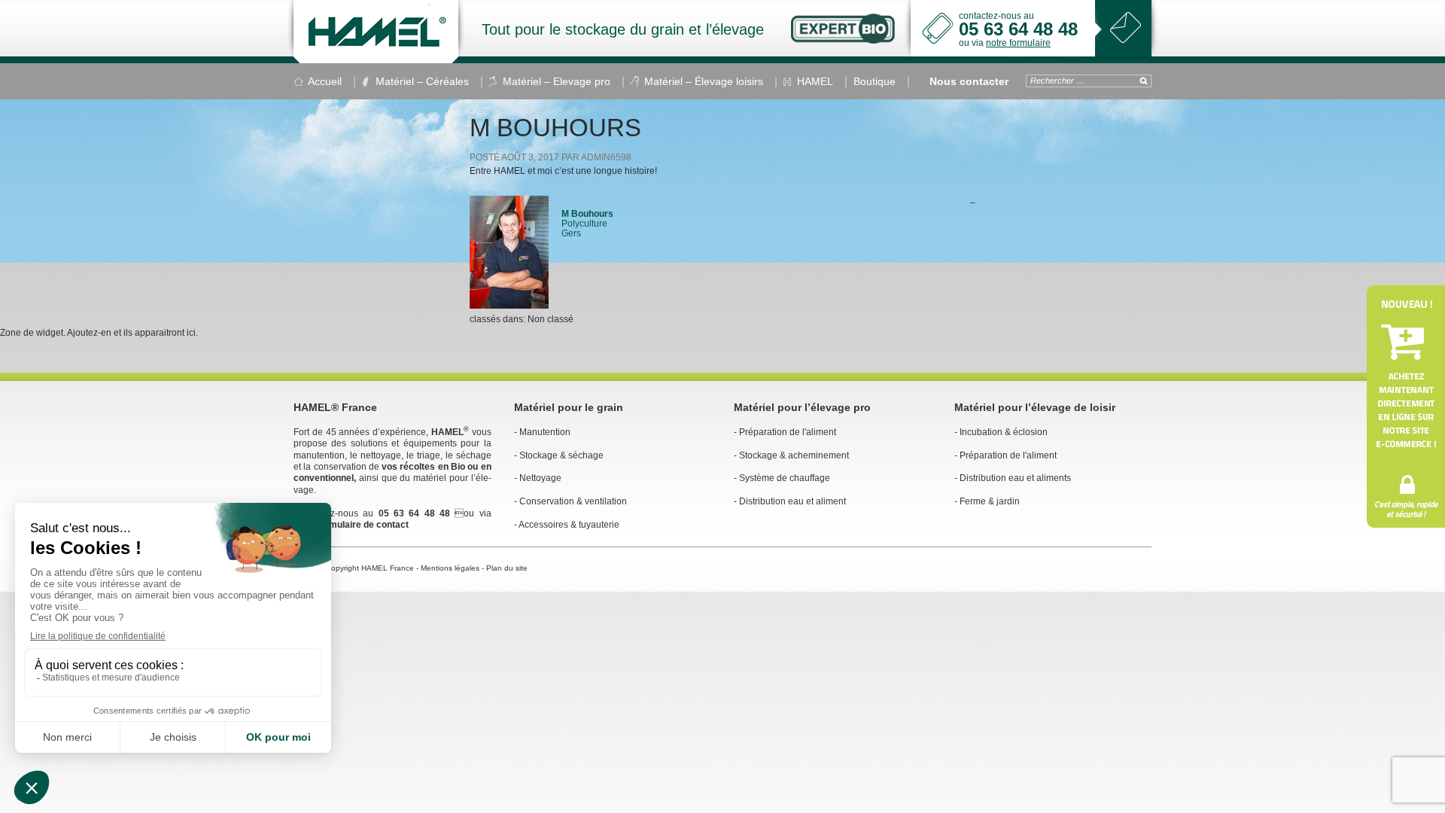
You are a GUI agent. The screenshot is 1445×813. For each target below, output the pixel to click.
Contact (1125, 27)
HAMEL (376, 31)
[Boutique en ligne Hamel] (1406, 406)
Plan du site (507, 568)
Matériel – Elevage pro (556, 81)
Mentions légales (450, 568)
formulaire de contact (363, 524)
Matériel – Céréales (422, 81)
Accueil (325, 81)
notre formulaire (1018, 43)
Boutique (874, 81)
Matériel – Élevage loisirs (703, 81)
